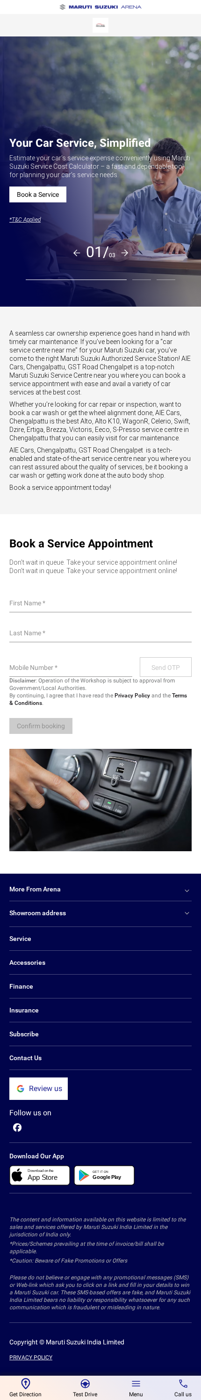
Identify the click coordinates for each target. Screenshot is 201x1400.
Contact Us (25, 1058)
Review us (45, 1088)
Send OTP (165, 667)
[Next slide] (124, 252)
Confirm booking (41, 726)
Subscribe (24, 1034)
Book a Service (38, 194)
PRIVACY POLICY (30, 1357)
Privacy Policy (132, 695)
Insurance (24, 1010)
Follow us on (30, 1112)
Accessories (27, 962)
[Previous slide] (76, 252)
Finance (21, 986)
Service (20, 938)
